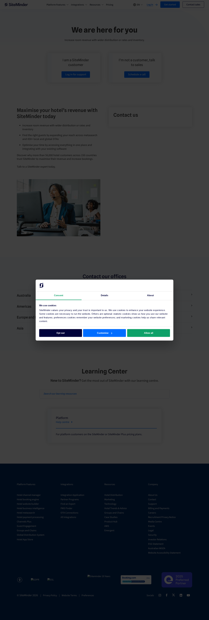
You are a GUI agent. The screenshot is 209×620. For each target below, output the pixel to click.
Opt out (60, 333)
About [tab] (150, 295)
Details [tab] (104, 295)
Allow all (148, 333)
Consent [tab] (58, 295)
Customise (102, 333)
